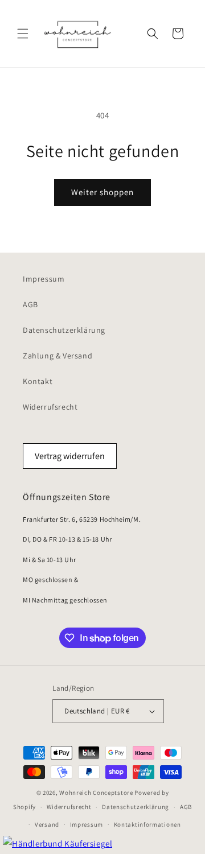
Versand (47, 824)
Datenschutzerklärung (64, 330)
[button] (22, 33)
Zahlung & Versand (57, 355)
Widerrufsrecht (50, 407)
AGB (30, 304)
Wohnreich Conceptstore (96, 793)
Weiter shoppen (102, 192)
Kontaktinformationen (147, 824)
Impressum (43, 279)
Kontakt (37, 381)
